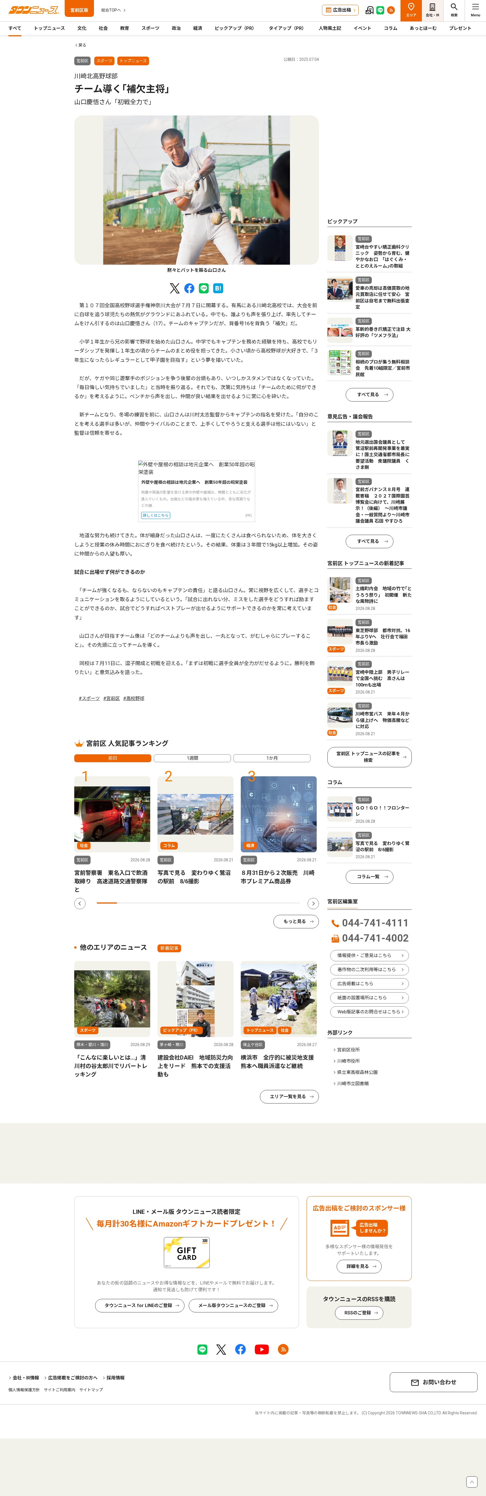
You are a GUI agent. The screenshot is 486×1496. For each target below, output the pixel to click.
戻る (82, 45)
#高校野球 (133, 698)
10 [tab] (290, 903)
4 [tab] (168, 903)
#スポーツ (89, 698)
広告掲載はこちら (356, 983)
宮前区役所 (348, 1050)
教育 (124, 28)
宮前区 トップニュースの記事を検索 (368, 757)
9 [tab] (269, 903)
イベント (363, 28)
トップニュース (49, 28)
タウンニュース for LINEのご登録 (138, 1305)
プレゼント (460, 28)
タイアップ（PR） (287, 28)
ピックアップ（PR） (235, 28)
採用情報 (116, 1378)
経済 (197, 28)
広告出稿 (342, 10)
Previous (80, 903)
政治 (176, 28)
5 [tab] (188, 903)
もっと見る (295, 921)
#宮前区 (111, 698)
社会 (103, 28)
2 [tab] (127, 903)
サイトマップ (91, 1390)
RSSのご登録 (358, 1313)
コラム (390, 28)
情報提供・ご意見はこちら (365, 955)
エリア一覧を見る (288, 1096)
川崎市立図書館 (353, 1083)
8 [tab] (249, 903)
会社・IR (432, 15)
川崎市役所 (348, 1061)
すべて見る (368, 394)
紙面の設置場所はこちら (362, 997)
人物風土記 (330, 28)
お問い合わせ (439, 1382)
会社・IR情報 (26, 1378)
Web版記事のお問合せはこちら (369, 1012)
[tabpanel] (196, 194)
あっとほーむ (423, 28)
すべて (14, 28)
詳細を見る (357, 1266)
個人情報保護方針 (24, 1390)
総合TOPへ (111, 10)
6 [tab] (209, 903)
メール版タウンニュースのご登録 (232, 1305)
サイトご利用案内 (59, 1390)
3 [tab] (148, 903)
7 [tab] (229, 903)
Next (313, 903)
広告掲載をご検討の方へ (73, 1378)
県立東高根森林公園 (357, 1072)
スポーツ (150, 28)
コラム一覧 (368, 876)
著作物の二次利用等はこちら (367, 969)
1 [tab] (107, 903)
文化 (81, 28)
